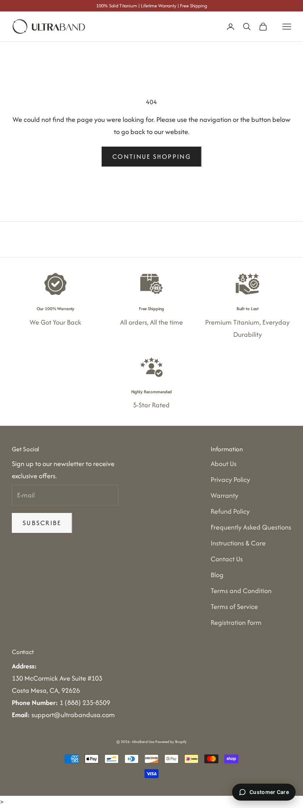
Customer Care (269, 792)
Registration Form (236, 622)
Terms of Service (234, 607)
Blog (217, 575)
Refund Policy (230, 511)
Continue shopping (151, 156)
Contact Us (227, 559)
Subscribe (42, 522)
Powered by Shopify (171, 741)
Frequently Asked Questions (251, 527)
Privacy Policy (230, 480)
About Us (223, 464)
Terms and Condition (241, 591)
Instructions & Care (238, 543)
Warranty (224, 495)
